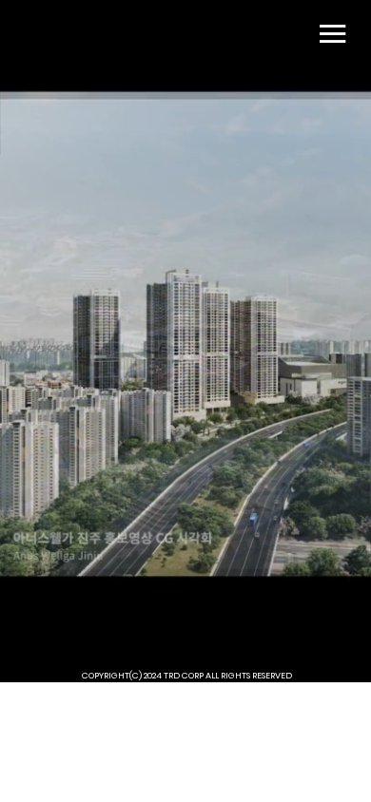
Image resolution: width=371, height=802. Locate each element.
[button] (337, 645)
